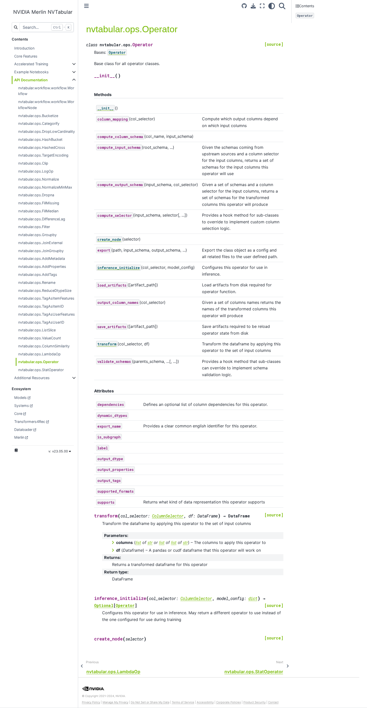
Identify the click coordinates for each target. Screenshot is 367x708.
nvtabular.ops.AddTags (37, 274)
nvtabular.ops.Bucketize (38, 116)
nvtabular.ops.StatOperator (41, 370)
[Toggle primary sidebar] (86, 6)
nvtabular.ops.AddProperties (42, 266)
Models (20, 397)
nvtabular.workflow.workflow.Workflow (46, 91)
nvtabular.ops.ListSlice (37, 330)
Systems (21, 405)
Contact (273, 702)
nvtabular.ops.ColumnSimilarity (44, 346)
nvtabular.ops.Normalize (38, 179)
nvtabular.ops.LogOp (35, 171)
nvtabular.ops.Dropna (36, 195)
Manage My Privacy (115, 702)
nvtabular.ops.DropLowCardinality (46, 131)
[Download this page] (253, 6)
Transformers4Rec (29, 421)
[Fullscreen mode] (262, 6)
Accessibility (205, 702)
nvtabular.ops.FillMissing (38, 203)
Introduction (24, 48)
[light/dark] (271, 6)
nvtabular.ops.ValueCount (39, 338)
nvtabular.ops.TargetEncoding (43, 155)
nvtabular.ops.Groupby (37, 235)
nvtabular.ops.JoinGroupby (41, 251)
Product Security (254, 702)
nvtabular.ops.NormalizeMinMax (45, 187)
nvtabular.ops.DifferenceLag (41, 219)
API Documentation (31, 80)
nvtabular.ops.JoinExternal (40, 243)
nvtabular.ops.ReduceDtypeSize (44, 290)
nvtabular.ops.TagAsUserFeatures (46, 314)
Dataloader (23, 429)
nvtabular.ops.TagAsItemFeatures (46, 298)
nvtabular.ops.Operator (38, 362)
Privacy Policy (91, 702)
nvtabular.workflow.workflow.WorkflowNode (46, 105)
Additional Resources (32, 378)
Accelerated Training (31, 64)
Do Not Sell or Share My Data (150, 702)
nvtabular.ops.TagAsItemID (41, 306)
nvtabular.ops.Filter (34, 227)
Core (18, 413)
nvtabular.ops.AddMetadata (41, 258)
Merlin (19, 437)
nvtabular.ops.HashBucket (40, 139)
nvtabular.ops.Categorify (38, 123)
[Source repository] (244, 6)
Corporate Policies (228, 702)
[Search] (282, 6)
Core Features (25, 56)
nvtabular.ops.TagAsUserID (41, 322)
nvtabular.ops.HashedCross (41, 147)
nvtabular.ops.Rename (36, 282)
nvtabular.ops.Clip (33, 163)
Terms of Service (183, 702)
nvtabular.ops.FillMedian (38, 211)
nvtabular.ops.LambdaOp (39, 354)
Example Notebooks (31, 72)
